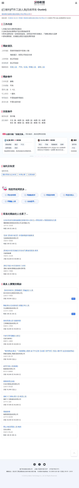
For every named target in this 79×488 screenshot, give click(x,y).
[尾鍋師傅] (39, 416)
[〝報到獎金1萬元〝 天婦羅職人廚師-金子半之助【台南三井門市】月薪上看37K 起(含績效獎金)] (39, 355)
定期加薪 (31, 174)
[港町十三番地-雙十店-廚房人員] (39, 401)
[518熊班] (39, 3)
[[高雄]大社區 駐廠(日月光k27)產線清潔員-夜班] (39, 255)
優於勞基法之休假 (9, 174)
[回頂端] (74, 453)
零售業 (21, 18)
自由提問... (31, 201)
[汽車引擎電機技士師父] (39, 340)
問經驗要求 (31, 195)
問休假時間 (12, 195)
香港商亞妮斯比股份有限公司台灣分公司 (35, 18)
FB (39, 464)
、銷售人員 (40, 67)
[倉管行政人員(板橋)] (39, 370)
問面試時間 (50, 195)
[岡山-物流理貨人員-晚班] (39, 431)
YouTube (44, 464)
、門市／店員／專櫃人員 (26, 67)
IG (34, 464)
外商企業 (22, 174)
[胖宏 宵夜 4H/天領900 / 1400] (39, 270)
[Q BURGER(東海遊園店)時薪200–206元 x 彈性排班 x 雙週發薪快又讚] (39, 224)
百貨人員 (13, 67)
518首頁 (10, 18)
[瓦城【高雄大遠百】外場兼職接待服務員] (39, 240)
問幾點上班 (12, 201)
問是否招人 (70, 195)
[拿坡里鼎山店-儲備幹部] (39, 325)
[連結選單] (3, 3)
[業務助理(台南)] (39, 385)
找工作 (16, 18)
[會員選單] (76, 3)
